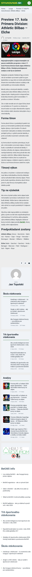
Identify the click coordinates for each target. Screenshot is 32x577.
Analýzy (15, 38)
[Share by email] (29, 263)
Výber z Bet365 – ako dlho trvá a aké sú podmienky (15, 490)
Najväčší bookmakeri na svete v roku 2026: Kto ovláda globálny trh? (18, 354)
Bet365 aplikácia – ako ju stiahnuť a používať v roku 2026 (16, 504)
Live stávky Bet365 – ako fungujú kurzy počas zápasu (15, 475)
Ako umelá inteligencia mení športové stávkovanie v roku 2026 (20, 345)
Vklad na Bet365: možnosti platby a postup (16, 497)
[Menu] (29, 3)
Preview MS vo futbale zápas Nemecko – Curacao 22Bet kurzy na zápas (19, 397)
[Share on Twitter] (25, 263)
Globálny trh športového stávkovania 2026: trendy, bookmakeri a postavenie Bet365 (20, 364)
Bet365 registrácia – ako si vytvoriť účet (16, 482)
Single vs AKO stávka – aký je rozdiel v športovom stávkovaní (19, 311)
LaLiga (11, 8)
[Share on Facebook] (21, 263)
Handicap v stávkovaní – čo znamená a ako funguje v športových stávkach (19, 301)
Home (3, 8)
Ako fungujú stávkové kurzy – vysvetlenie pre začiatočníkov (20, 321)
